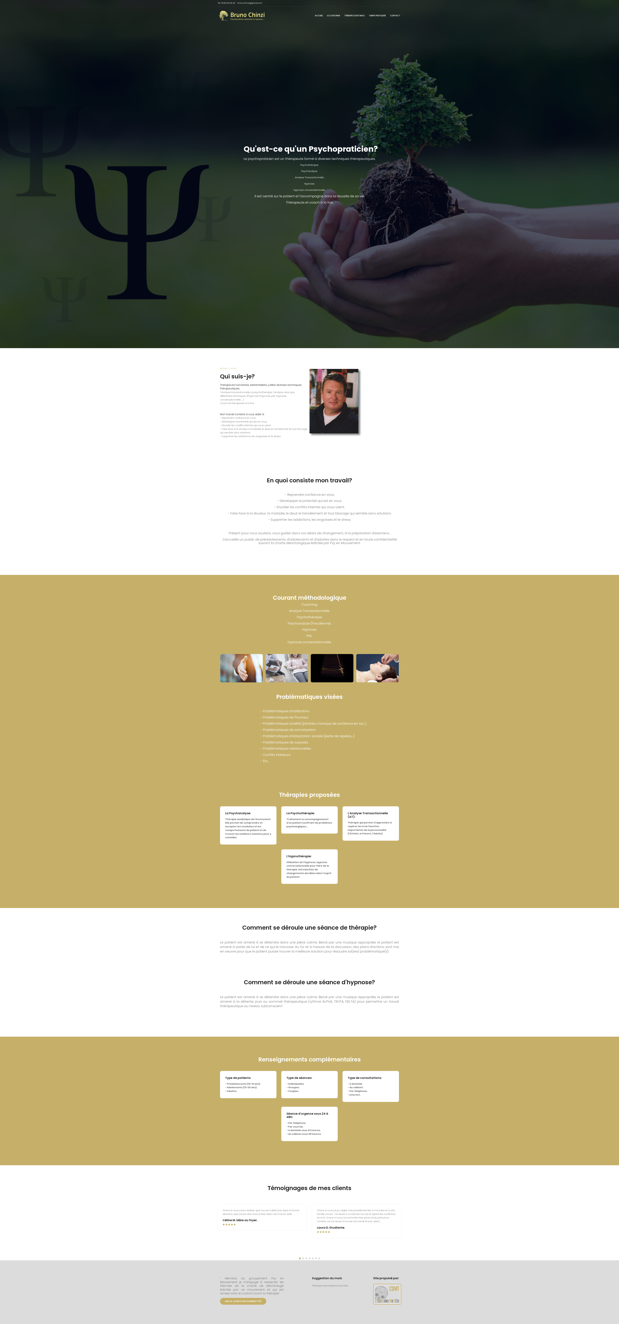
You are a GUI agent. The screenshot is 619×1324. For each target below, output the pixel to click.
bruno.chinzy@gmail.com (249, 3)
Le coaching (333, 15)
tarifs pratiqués (377, 15)
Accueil (319, 15)
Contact (395, 15)
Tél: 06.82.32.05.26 (226, 3)
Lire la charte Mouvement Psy (243, 1301)
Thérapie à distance (354, 15)
